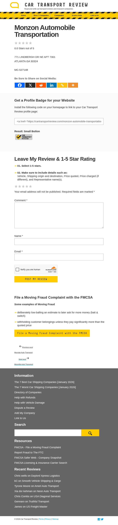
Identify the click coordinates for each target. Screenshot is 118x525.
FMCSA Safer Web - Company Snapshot (37, 457)
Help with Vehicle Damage (29, 402)
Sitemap (55, 519)
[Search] (90, 432)
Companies (59, 15)
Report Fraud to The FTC (28, 452)
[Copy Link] (62, 85)
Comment (20, 200)
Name (18, 236)
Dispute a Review (24, 407)
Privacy (48, 519)
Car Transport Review (56, 5)
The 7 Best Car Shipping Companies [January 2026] (44, 382)
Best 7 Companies (41, 15)
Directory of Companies (27, 392)
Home (23, 15)
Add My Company (24, 413)
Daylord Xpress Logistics (45, 475)
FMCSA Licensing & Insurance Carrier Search (40, 462)
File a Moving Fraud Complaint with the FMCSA (52, 333)
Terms (41, 519)
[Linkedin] (52, 85)
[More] (73, 85)
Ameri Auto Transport (47, 486)
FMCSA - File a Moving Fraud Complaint (37, 447)
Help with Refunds (24, 397)
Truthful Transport (39, 501)
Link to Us (95, 15)
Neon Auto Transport (49, 491)
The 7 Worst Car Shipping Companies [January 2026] (45, 387)
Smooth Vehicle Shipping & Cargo (41, 480)
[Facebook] (20, 85)
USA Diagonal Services (47, 496)
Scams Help (77, 15)
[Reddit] (41, 85)
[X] (30, 85)
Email (18, 251)
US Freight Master (36, 506)
